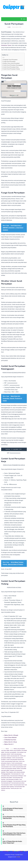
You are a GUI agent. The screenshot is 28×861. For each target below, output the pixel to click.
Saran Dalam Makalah (10, 737)
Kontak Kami (19, 854)
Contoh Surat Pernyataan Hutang (11, 69)
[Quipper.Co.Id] (14, 8)
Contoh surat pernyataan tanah (19, 766)
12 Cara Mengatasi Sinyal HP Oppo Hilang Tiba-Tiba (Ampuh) (14, 825)
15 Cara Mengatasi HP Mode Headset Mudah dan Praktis (13, 809)
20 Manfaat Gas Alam (10, 739)
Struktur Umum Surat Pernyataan (11, 63)
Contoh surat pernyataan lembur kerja (9, 761)
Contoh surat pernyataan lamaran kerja (15, 759)
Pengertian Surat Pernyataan (10, 59)
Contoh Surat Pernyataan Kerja (11, 67)
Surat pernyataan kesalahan (12, 779)
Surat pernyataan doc (16, 773)
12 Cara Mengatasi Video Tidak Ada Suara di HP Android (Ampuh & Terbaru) (14, 833)
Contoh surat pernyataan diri (13, 755)
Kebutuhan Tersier (6, 45)
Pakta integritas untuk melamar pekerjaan (15, 772)
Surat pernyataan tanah (18, 784)
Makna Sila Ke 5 (8, 744)
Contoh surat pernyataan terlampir (8, 768)
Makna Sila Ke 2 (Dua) (10, 742)
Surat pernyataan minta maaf (19, 781)
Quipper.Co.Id (12, 857)
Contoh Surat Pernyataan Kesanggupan (13, 65)
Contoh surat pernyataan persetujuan (14, 764)
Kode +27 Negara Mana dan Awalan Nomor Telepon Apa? (12, 842)
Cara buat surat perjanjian (10, 752)
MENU (24, 19)
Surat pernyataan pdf (6, 783)
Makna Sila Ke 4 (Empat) (11, 735)
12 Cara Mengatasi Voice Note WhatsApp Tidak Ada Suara (14, 817)
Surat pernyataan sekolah (7, 784)
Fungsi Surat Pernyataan (9, 61)
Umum (7, 748)
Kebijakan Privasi (10, 854)
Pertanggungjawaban (5, 773)
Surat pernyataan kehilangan (16, 775)
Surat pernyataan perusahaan (17, 783)
